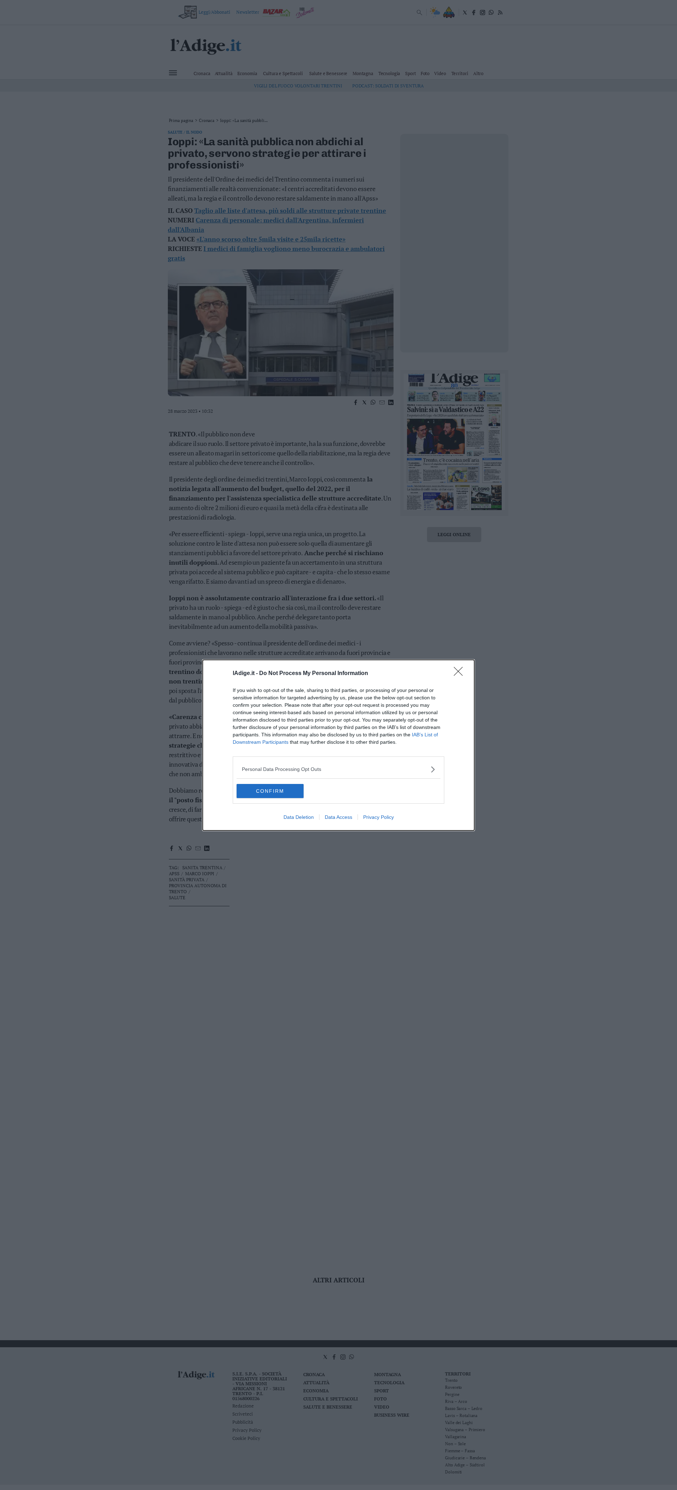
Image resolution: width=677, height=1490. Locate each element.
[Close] (460, 673)
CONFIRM (270, 791)
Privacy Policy (378, 817)
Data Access (338, 817)
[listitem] (338, 769)
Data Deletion (298, 817)
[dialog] (338, 745)
